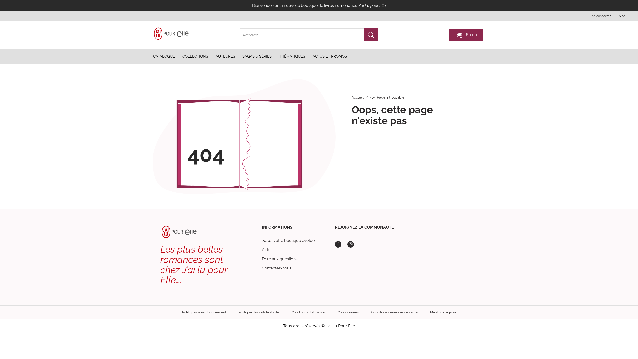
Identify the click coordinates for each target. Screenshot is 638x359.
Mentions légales (443, 312)
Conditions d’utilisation (308, 312)
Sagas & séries (257, 56)
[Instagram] (350, 244)
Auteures (225, 56)
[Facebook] (338, 244)
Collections (195, 56)
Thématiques (292, 56)
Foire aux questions (280, 259)
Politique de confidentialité (259, 312)
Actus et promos (330, 56)
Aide (266, 249)
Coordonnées (348, 312)
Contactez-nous (277, 268)
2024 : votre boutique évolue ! (289, 240)
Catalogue (164, 56)
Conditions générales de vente (394, 312)
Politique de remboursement (204, 312)
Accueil (358, 97)
